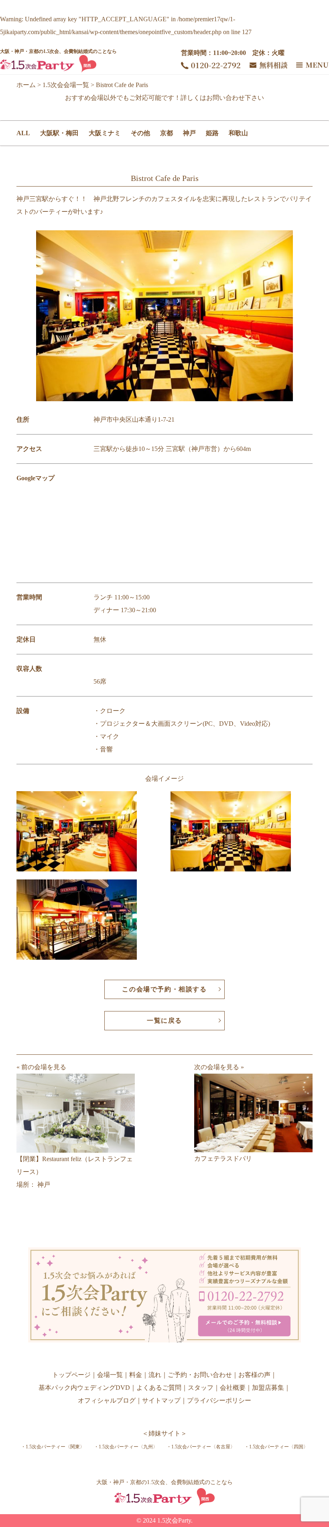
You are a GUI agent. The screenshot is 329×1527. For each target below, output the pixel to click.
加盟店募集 (268, 1387)
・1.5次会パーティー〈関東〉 (53, 1447)
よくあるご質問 (158, 1387)
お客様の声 (254, 1374)
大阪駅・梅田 (59, 133)
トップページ (71, 1374)
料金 (135, 1374)
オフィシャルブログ (107, 1400)
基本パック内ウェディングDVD (84, 1387)
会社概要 (233, 1387)
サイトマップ (161, 1400)
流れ (154, 1374)
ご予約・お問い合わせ (200, 1374)
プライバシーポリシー (219, 1400)
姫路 (212, 133)
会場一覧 (110, 1374)
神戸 (189, 133)
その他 (140, 133)
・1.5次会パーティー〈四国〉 (276, 1447)
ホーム (26, 84)
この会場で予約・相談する (164, 989)
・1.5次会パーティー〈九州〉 (126, 1447)
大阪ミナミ (105, 133)
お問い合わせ (225, 97)
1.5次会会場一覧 (66, 84)
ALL (23, 133)
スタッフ (200, 1387)
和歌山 (238, 133)
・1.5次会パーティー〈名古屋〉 (201, 1447)
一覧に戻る (164, 1020)
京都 (166, 133)
